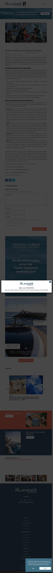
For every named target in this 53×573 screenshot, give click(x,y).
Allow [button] (45, 568)
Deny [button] (33, 568)
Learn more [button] (46, 564)
